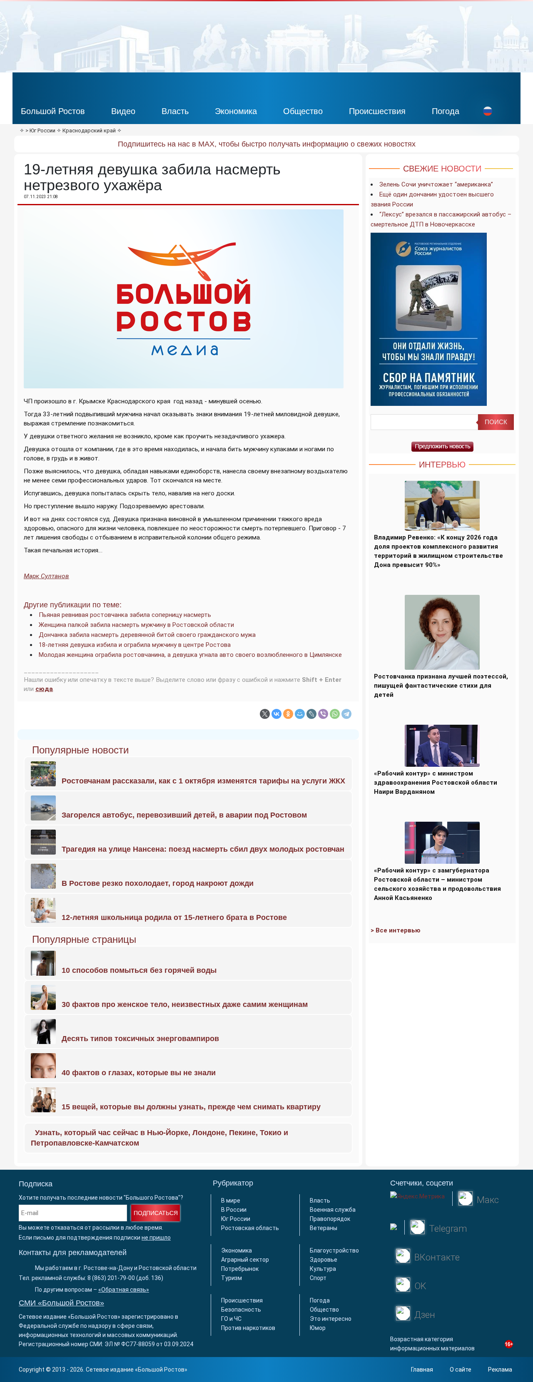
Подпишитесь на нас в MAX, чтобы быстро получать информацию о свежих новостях (267, 144)
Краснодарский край (89, 130)
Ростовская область (250, 1228)
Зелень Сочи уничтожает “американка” (436, 184)
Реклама (500, 1369)
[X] (265, 714)
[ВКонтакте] (276, 714)
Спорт (318, 1278)
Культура (323, 1268)
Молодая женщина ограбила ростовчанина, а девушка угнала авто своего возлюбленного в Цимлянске (190, 655)
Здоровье (323, 1259)
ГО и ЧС (231, 1318)
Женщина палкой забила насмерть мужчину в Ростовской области (136, 625)
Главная (422, 1369)
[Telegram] (346, 714)
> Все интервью (396, 930)
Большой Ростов (53, 111)
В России (234, 1209)
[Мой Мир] (300, 714)
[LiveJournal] (311, 714)
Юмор (318, 1328)
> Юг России (40, 130)
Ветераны (323, 1228)
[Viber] (323, 714)
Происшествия (377, 111)
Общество (303, 111)
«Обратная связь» (123, 1289)
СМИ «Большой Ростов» (61, 1303)
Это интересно (330, 1318)
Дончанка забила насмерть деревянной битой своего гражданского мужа (147, 635)
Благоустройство (334, 1250)
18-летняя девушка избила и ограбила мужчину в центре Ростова (135, 645)
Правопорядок (330, 1218)
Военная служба (333, 1209)
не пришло (156, 1237)
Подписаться (156, 1213)
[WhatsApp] (335, 714)
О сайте (460, 1369)
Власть (175, 111)
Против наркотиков (248, 1328)
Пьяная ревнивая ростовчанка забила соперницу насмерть (125, 615)
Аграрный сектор (245, 1259)
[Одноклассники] (288, 714)
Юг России (235, 1218)
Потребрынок (240, 1268)
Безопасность (241, 1309)
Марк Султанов (46, 576)
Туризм (231, 1278)
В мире (230, 1200)
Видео (123, 111)
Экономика (236, 111)
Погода (445, 111)
